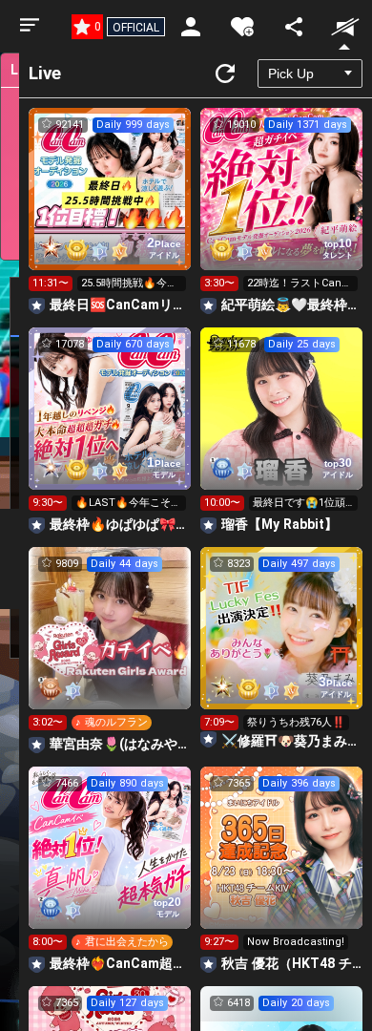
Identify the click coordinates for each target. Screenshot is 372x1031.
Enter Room (110, 206)
